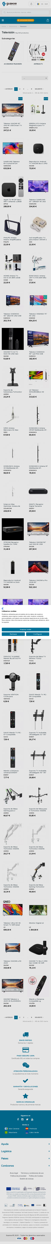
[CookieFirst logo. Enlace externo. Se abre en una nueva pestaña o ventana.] (3, 608)
